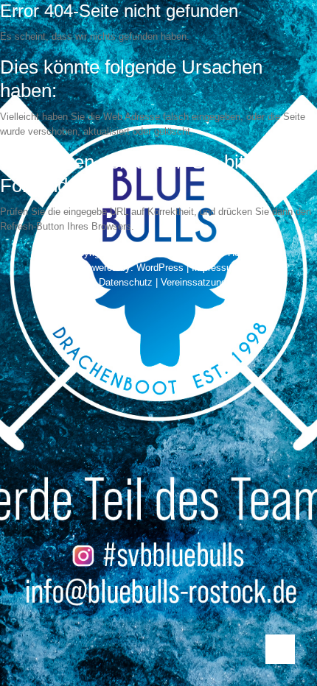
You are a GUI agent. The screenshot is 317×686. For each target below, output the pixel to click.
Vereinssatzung (193, 282)
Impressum (216, 267)
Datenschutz (126, 282)
